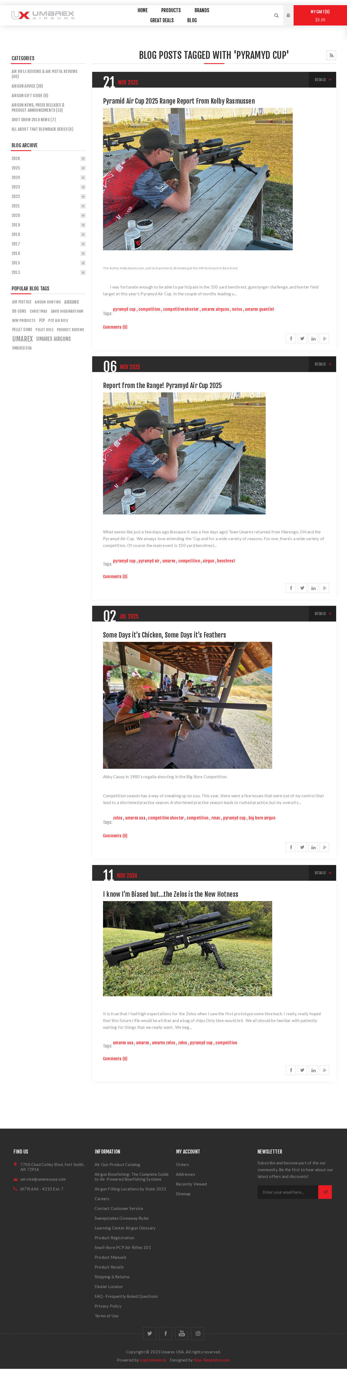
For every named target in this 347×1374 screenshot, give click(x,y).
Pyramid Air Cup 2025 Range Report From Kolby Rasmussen (179, 101)
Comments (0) (115, 327)
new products (23, 320)
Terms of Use (106, 1315)
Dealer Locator (109, 1286)
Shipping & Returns (112, 1276)
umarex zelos (163, 1042)
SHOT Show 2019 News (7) (34, 119)
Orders (182, 1164)
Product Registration (114, 1237)
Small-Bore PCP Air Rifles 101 (123, 1247)
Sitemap (183, 1193)
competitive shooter (181, 309)
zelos (117, 818)
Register (292, 20)
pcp (42, 320)
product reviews (70, 329)
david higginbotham (67, 311)
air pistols (21, 302)
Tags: (107, 313)
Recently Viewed (191, 1183)
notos (237, 309)
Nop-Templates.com (212, 1359)
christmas (38, 311)
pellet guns (22, 329)
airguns (71, 302)
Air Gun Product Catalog (117, 1164)
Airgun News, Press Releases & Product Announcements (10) (38, 108)
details (320, 80)
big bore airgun (262, 818)
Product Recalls (109, 1266)
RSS (331, 55)
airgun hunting (48, 302)
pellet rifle (44, 329)
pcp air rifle (58, 320)
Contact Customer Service (119, 1208)
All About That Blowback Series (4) (42, 129)
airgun (208, 560)
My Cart (319, 16)
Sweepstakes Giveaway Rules (122, 1218)
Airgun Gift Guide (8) (30, 95)
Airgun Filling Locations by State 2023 (130, 1188)
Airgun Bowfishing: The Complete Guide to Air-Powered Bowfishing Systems (132, 1176)
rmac (215, 818)
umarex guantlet (259, 309)
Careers (102, 1198)
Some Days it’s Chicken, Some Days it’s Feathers (164, 635)
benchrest (226, 560)
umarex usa (135, 818)
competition (149, 309)
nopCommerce (153, 1359)
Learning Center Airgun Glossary (125, 1227)
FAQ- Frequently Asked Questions (126, 1296)
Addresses (185, 1174)
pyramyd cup (124, 309)
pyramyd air (149, 560)
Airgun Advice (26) (27, 86)
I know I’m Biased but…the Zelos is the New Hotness (170, 894)
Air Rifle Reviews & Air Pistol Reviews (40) (45, 74)
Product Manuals (110, 1257)
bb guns (19, 311)
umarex (168, 560)
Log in (292, 10)
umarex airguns (215, 309)
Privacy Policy (108, 1305)
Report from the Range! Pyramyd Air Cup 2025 (162, 386)
